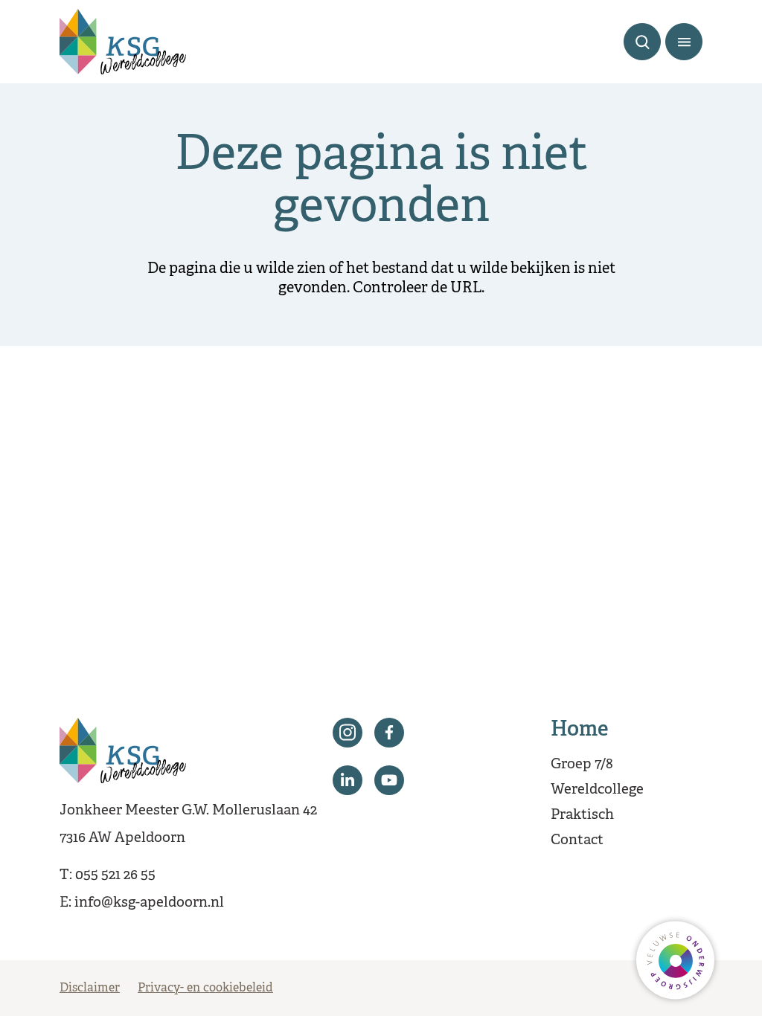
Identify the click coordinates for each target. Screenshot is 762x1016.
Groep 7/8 (582, 765)
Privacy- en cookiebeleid (205, 988)
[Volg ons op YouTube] (389, 780)
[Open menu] (683, 41)
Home (580, 730)
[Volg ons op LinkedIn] (347, 780)
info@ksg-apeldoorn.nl (149, 903)
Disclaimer (90, 988)
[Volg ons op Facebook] (389, 732)
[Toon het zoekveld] (642, 41)
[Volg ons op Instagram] (347, 732)
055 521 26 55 (115, 875)
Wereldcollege (597, 790)
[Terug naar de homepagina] (123, 41)
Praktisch (582, 815)
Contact (577, 840)
